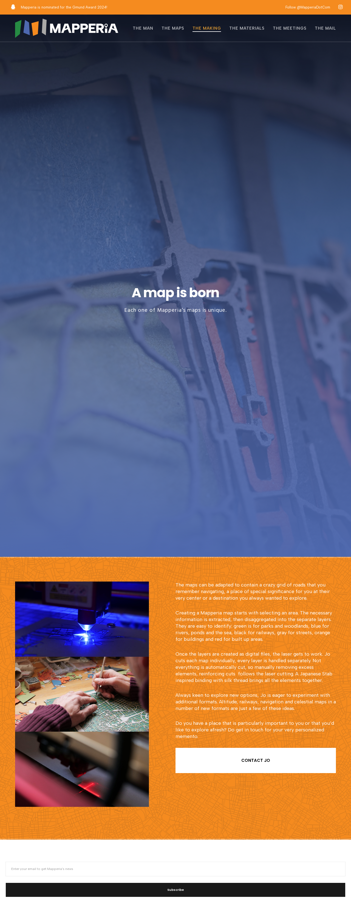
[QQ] (13, 6)
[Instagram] (340, 6)
